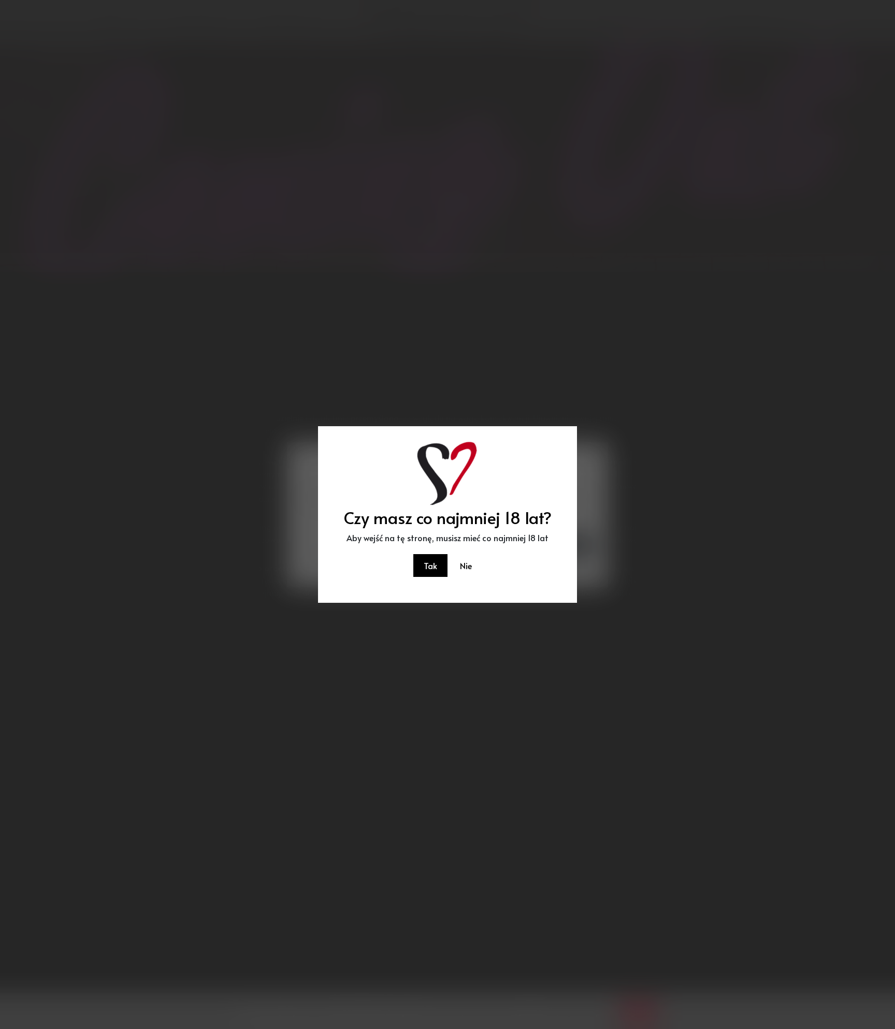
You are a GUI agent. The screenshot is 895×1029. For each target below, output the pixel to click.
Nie (466, 565)
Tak (430, 565)
